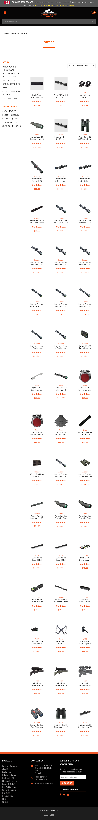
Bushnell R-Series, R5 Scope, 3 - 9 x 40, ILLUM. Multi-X (61, 265)
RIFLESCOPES (8, 80)
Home (6, 33)
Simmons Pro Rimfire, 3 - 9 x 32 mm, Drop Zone (61, 181)
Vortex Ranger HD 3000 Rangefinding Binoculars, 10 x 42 (85, 139)
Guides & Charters (9, 790)
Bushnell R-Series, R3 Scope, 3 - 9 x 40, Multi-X (61, 477)
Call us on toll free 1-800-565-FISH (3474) (54, 5)
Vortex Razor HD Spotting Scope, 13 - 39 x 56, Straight (37, 139)
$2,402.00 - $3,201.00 (11, 122)
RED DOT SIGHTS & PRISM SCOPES (10, 75)
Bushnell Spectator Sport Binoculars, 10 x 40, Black (37, 727)
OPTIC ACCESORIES (11, 84)
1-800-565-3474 (41, 779)
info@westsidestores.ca (44, 784)
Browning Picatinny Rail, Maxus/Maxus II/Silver (37, 223)
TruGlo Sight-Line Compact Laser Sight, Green (37, 644)
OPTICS (24, 33)
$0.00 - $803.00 (9, 111)
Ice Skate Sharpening (10, 766)
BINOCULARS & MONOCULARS (9, 68)
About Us (5, 769)
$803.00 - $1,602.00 (10, 115)
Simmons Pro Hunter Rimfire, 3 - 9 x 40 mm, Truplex (85, 181)
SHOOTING (15, 33)
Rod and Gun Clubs (9, 787)
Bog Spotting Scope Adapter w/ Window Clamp (85, 644)
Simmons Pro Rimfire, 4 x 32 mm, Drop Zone (37, 181)
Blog (4, 799)
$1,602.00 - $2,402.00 (11, 119)
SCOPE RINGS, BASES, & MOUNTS (13, 93)
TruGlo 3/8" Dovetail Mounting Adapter (85, 602)
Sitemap (5, 802)
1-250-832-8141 (41, 777)
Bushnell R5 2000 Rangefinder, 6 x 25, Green (85, 348)
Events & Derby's (9, 784)
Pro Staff (6, 793)
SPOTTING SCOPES (10, 98)
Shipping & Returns (9, 781)
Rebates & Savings (9, 775)
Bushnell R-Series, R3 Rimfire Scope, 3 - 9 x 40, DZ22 (61, 348)
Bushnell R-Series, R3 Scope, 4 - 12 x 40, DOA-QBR (37, 306)
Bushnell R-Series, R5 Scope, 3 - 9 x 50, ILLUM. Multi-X (85, 223)
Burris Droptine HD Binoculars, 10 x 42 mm (61, 727)
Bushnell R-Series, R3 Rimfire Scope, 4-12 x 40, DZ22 (37, 348)
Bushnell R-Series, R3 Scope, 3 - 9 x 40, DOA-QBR (85, 306)
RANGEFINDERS (9, 88)
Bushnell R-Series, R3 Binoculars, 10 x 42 (85, 477)
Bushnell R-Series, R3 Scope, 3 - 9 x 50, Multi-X (61, 306)
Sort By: (72, 66)
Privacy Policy (7, 796)
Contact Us (6, 772)
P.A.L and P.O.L (8, 778)
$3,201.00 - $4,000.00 (11, 126)
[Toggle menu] (4, 12)
